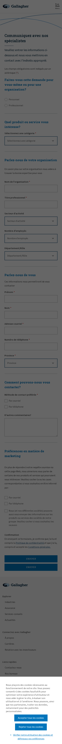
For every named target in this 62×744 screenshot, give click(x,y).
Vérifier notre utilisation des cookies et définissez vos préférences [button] (33, 737)
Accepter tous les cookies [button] (31, 718)
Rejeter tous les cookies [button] (31, 727)
